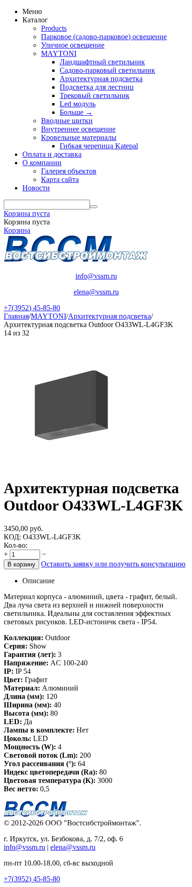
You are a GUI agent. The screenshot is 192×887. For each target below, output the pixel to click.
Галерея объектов (68, 171)
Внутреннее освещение (78, 129)
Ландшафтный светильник (102, 62)
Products (54, 28)
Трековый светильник (95, 95)
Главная (16, 316)
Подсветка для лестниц (97, 87)
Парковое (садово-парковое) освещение (104, 37)
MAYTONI (58, 53)
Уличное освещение (72, 45)
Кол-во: (15, 545)
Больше (76, 112)
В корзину (21, 564)
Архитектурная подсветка (101, 79)
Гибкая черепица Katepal (99, 146)
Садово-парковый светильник (107, 70)
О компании (42, 163)
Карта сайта (60, 179)
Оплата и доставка (52, 154)
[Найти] (93, 206)
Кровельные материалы (79, 137)
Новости (36, 188)
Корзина (17, 230)
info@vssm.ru (96, 276)
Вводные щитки (67, 121)
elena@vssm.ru (96, 292)
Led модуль (78, 104)
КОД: (12, 537)
